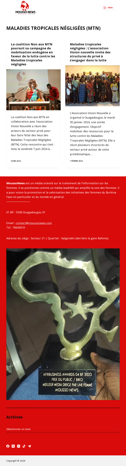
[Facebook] (7, 446)
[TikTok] (24, 446)
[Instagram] (18, 446)
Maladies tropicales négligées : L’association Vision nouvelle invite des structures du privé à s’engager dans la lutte (90, 52)
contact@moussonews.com (34, 223)
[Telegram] (29, 446)
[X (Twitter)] (13, 446)
